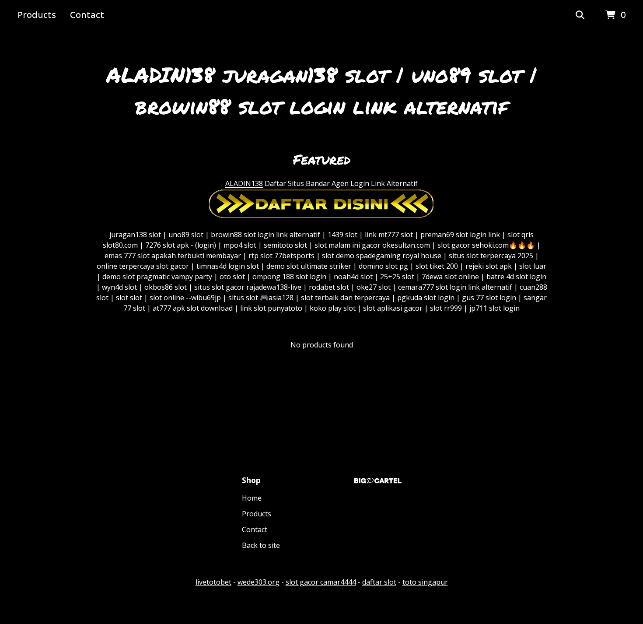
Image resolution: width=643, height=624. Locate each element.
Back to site (261, 545)
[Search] (580, 15)
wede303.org (259, 582)
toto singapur (425, 582)
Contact (87, 15)
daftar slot (379, 582)
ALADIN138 (244, 183)
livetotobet (213, 582)
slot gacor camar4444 (321, 582)
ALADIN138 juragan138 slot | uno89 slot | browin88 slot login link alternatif (321, 90)
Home (252, 498)
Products (36, 15)
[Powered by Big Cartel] (378, 480)
